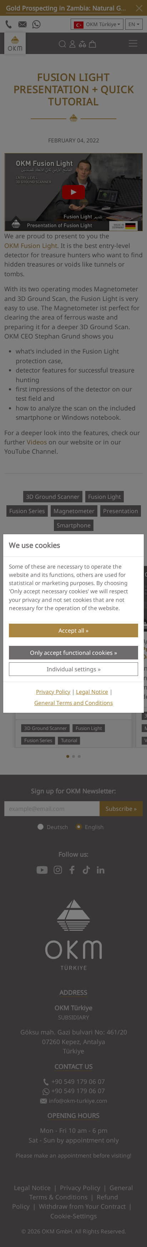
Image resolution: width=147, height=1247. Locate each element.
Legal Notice (92, 692)
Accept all (71, 630)
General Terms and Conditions (73, 703)
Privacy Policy (53, 692)
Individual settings (71, 669)
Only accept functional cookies (71, 653)
